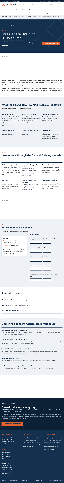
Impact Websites (58, 480)
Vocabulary (35, 9)
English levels (49, 13)
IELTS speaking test (6, 458)
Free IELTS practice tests (7, 443)
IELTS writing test (6, 456)
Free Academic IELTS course (8, 439)
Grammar (42, 9)
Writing (21, 9)
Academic (47, 242)
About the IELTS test (6, 465)
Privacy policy (39, 480)
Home (3, 25)
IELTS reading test (6, 452)
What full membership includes (51, 446)
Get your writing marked (50, 43)
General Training (36, 242)
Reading (8, 9)
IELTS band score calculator (8, 467)
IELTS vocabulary (5, 461)
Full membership (25, 4)
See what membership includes (12, 423)
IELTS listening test (6, 454)
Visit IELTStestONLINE (49, 449)
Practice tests (50, 9)
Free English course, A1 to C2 (8, 441)
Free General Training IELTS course (10, 437)
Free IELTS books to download (9, 446)
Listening (14, 9)
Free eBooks (58, 13)
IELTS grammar (5, 463)
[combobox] (54, 4)
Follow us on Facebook (28, 446)
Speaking (27, 9)
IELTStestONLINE (17, 1)
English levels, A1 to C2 (7, 469)
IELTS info (58, 9)
